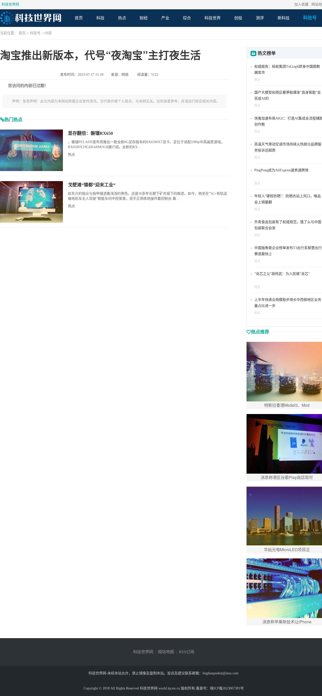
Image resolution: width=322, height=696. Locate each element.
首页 (79, 18)
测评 (260, 18)
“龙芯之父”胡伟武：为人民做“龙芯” (282, 274)
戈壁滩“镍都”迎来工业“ (91, 184)
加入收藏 (301, 4)
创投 (238, 18)
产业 (165, 18)
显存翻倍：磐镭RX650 (90, 133)
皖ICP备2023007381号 (227, 688)
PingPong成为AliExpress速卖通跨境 (281, 170)
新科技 (283, 18)
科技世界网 (10, 4)
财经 (144, 18)
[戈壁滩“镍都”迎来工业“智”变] (31, 201)
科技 (100, 18)
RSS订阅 (186, 652)
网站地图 (166, 652)
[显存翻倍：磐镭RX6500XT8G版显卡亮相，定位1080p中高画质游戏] (31, 150)
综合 (187, 18)
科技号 (310, 17)
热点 (122, 18)
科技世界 (213, 18)
